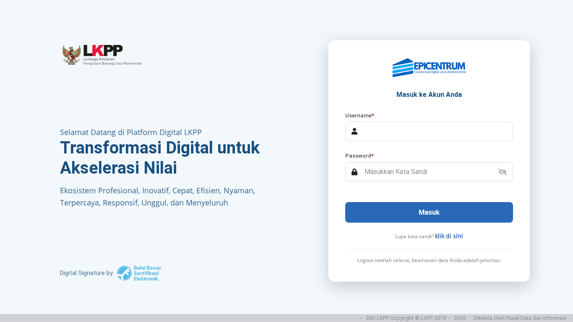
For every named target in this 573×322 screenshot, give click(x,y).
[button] (502, 172)
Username (359, 115)
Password (359, 155)
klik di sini (449, 236)
